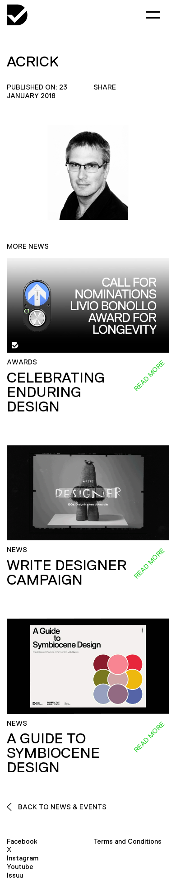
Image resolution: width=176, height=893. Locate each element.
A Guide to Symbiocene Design (53, 752)
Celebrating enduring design (56, 392)
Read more (149, 375)
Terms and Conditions (127, 841)
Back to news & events (61, 807)
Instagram (22, 858)
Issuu (15, 875)
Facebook (22, 841)
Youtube (20, 866)
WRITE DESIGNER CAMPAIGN (66, 572)
